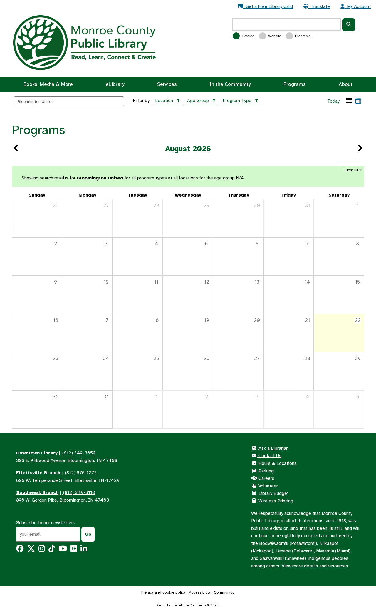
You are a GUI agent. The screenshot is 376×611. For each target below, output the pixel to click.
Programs (302, 36)
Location (164, 100)
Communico (224, 592)
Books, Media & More (48, 84)
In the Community (230, 84)
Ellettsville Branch (38, 473)
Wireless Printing (275, 501)
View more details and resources (315, 566)
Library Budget (273, 493)
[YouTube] (62, 550)
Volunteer (267, 486)
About (345, 84)
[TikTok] (51, 550)
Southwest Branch (37, 492)
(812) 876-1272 (80, 473)
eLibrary (115, 84)
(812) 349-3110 (78, 492)
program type (237, 100)
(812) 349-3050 (78, 453)
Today (333, 101)
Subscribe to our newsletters (45, 523)
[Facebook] (20, 550)
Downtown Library (37, 453)
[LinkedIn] (83, 550)
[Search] (348, 24)
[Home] (84, 42)
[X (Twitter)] (31, 550)
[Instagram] (41, 550)
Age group (198, 100)
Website (274, 36)
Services (167, 84)
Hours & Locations (277, 463)
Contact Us (269, 456)
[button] (349, 101)
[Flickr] (73, 550)
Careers (265, 478)
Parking (265, 471)
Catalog (247, 36)
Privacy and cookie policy (163, 592)
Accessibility (200, 592)
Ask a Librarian (272, 448)
